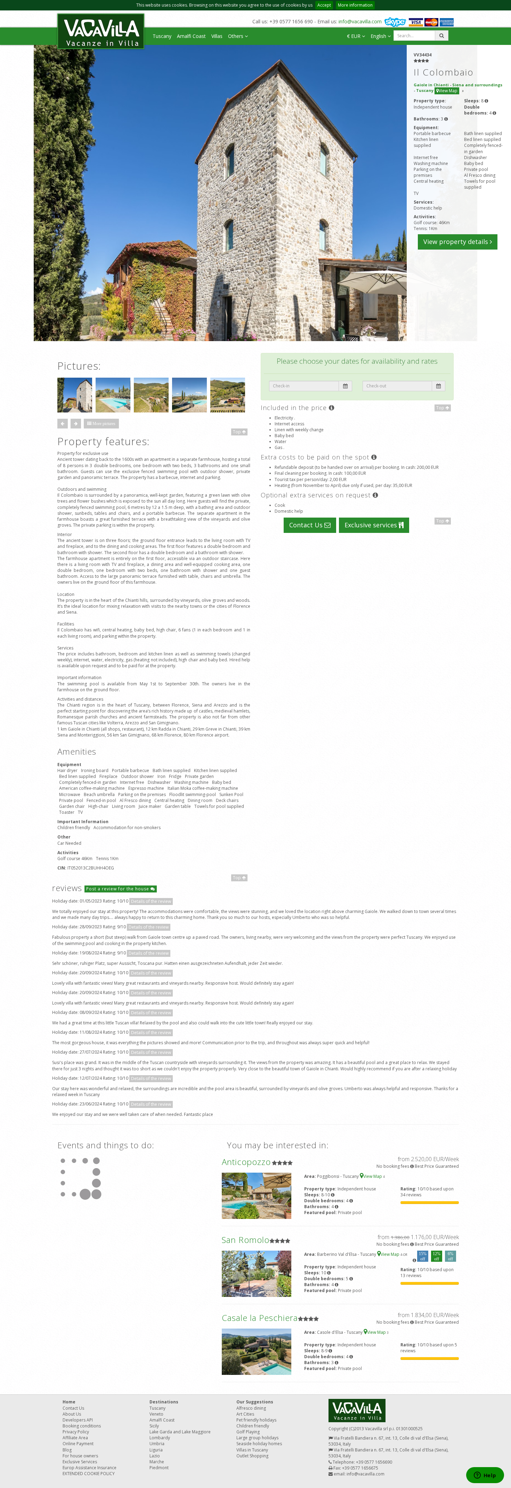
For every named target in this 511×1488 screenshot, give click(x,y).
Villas (216, 36)
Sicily (154, 1426)
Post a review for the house (118, 889)
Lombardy (159, 1438)
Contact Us (306, 525)
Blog (67, 1450)
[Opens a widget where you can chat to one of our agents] (485, 1476)
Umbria (156, 1444)
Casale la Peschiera (260, 1317)
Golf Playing (248, 1432)
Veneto (156, 1414)
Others (236, 36)
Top (237, 432)
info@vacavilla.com (360, 21)
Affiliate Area (75, 1438)
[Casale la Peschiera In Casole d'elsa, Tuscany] (256, 1351)
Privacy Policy (76, 1432)
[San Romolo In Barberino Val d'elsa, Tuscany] (256, 1273)
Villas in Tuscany (252, 1450)
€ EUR (354, 36)
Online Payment (78, 1444)
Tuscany (162, 36)
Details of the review (151, 901)
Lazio (154, 1456)
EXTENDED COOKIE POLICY (89, 1474)
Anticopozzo (246, 1161)
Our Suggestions (254, 1402)
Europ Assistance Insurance (89, 1468)
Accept (324, 5)
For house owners (80, 1456)
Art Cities (245, 1414)
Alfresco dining (251, 1408)
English (379, 36)
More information (355, 5)
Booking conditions (82, 1426)
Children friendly (252, 1426)
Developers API (78, 1420)
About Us (72, 1414)
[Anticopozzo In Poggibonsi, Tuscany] (256, 1195)
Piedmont (159, 1468)
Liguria (156, 1450)
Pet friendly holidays (256, 1420)
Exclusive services (371, 525)
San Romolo (245, 1239)
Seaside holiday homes (259, 1444)
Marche (156, 1462)
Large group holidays (257, 1438)
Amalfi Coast (191, 36)
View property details (456, 241)
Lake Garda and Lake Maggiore (180, 1432)
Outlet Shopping (252, 1456)
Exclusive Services (80, 1462)
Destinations (163, 1402)
